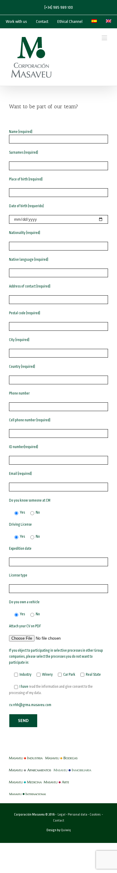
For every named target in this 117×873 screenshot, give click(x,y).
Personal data (77, 814)
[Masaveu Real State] (72, 767)
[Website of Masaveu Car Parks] (30, 767)
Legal (61, 814)
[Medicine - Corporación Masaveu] (25, 779)
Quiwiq (66, 830)
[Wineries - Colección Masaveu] (61, 755)
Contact (58, 820)
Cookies (95, 814)
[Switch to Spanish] (94, 21)
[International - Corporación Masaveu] (27, 791)
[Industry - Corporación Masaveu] (26, 755)
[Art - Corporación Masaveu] (56, 779)
